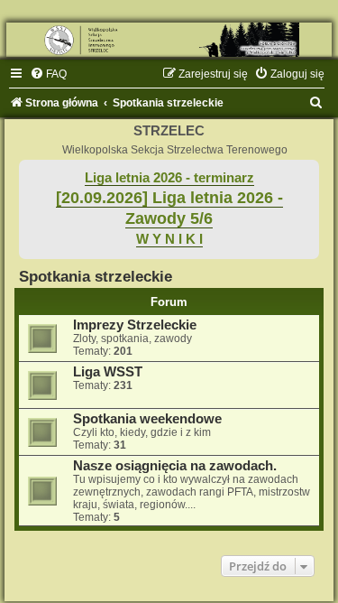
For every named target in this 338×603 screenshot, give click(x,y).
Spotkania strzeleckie (95, 276)
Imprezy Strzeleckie (134, 325)
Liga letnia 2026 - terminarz (169, 178)
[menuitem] (48, 74)
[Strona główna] (169, 40)
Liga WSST (107, 372)
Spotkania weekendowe (147, 419)
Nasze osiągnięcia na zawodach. (175, 466)
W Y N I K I (169, 239)
